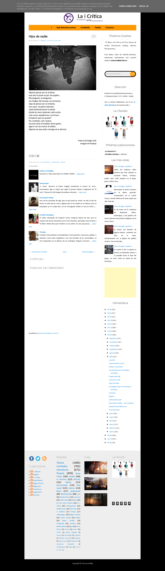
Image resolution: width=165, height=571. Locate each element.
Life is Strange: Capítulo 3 (123, 206)
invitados (46, 162)
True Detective (114, 410)
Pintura (73, 512)
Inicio (64, 252)
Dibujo (78, 518)
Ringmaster (37, 486)
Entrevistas (64, 500)
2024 (109, 317)
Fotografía (60, 523)
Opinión (77, 535)
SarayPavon (37, 489)
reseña (72, 476)
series (75, 529)
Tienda (98, 28)
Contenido (85, 28)
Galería (74, 500)
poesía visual (63, 541)
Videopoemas (71, 506)
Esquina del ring (114, 376)
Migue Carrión (75, 515)
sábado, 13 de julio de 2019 (50, 40)
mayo (111, 417)
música (71, 488)
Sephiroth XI (37, 492)
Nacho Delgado (71, 532)
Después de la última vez (118, 407)
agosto (112, 353)
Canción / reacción (65, 538)
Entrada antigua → (89, 252)
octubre (112, 346)
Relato (68, 482)
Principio (43, 232)
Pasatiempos (61, 547)
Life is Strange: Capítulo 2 (123, 226)
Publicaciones (61, 509)
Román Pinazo (65, 497)
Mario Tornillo (68, 521)
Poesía (63, 162)
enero (111, 432)
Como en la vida (114, 380)
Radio (70, 547)
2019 (109, 335)
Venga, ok (143, 6)
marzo (111, 424)
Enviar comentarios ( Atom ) (48, 333)
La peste (112, 360)
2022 (109, 324)
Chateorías (74, 541)
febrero (112, 428)
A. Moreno (37, 472)
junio (111, 414)
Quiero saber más (127, 6)
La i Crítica (36, 477)
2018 (109, 435)
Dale (133, 74)
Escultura (77, 538)
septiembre (113, 349)
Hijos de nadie (38, 36)
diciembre (113, 338)
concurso (77, 497)
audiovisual (75, 491)
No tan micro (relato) (65, 503)
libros (59, 491)
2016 (109, 443)
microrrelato (62, 485)
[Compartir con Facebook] (38, 156)
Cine (78, 494)
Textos (60, 462)
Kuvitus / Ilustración (116, 367)
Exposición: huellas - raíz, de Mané (121, 403)
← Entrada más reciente (38, 252)
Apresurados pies (115, 400)
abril (111, 421)
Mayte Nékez (38, 480)
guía (71, 526)
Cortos (59, 532)
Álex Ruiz (36, 495)
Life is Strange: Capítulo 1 (123, 246)
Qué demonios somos (66, 28)
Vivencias (112, 393)
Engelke (36, 475)
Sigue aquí (80, 174)
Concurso (110, 28)
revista (59, 535)
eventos (73, 523)
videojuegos (61, 515)
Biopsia (111, 396)
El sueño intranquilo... (47, 215)
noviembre (113, 342)
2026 (109, 310)
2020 (109, 331)
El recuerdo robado (47, 198)
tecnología (68, 535)
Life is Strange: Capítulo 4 (123, 166)
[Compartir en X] (35, 156)
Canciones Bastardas (65, 544)
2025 (109, 313)
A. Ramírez (61, 512)
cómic (67, 529)
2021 (109, 328)
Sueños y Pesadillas (47, 171)
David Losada (66, 518)
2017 (109, 439)
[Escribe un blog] (32, 156)
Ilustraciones (66, 494)
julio (111, 357)
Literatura (55, 162)
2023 (109, 320)
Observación (44, 183)
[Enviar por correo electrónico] (30, 156)
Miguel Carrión (38, 483)
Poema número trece (116, 363)
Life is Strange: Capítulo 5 (123, 186)
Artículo (76, 479)
